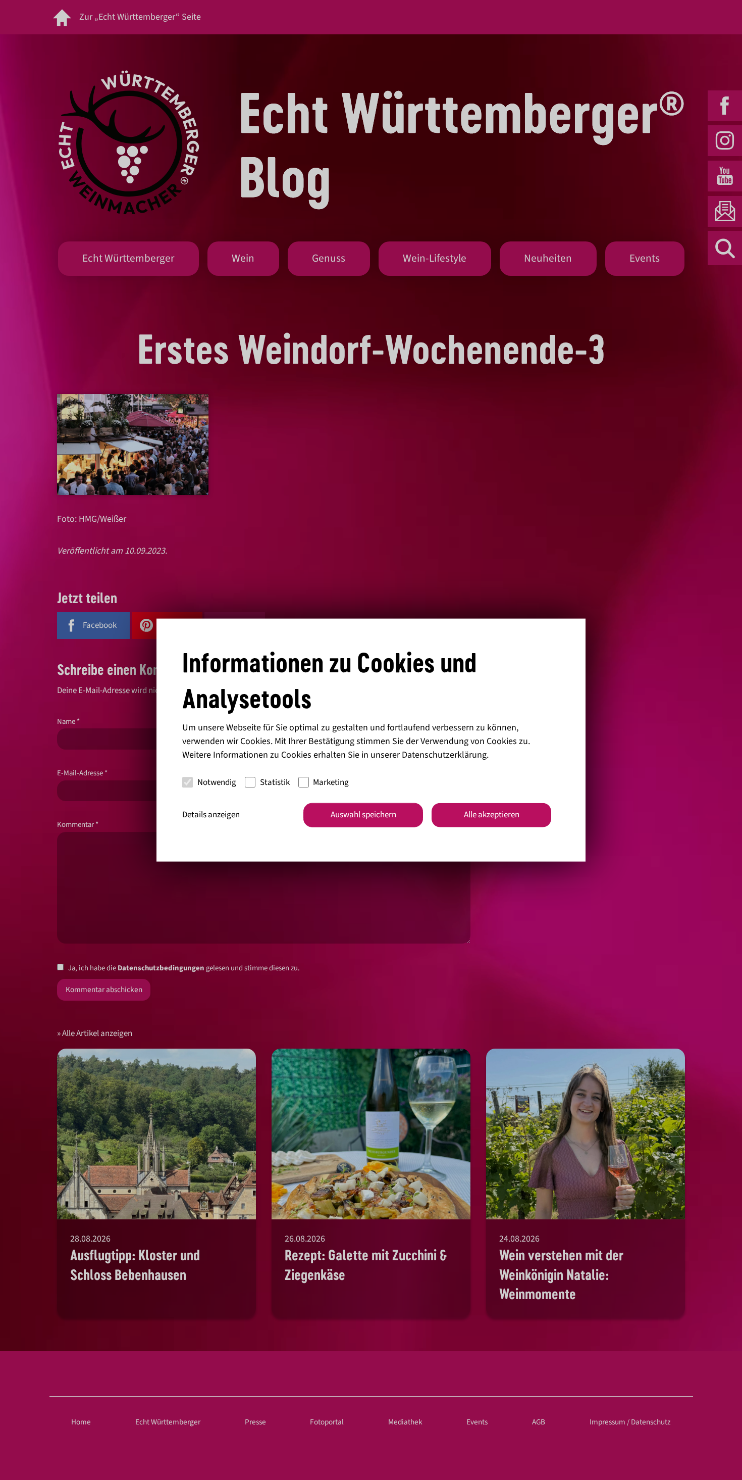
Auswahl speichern (363, 815)
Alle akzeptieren (491, 815)
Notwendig (216, 782)
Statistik (275, 782)
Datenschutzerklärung (444, 755)
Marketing (331, 782)
